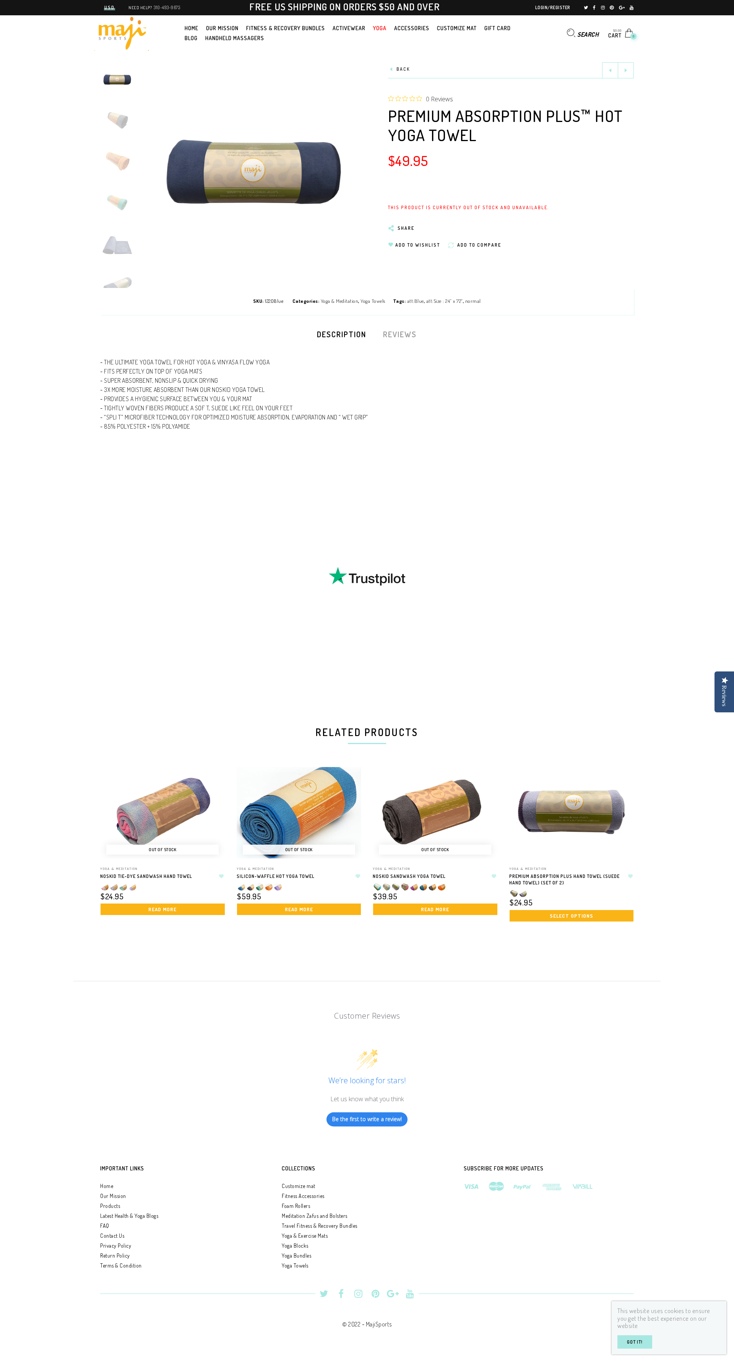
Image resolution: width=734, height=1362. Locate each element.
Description (341, 334)
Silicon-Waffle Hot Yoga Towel (276, 876)
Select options (571, 916)
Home (106, 1186)
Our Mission (113, 1196)
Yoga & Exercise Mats (305, 1235)
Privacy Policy (115, 1245)
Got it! (635, 1342)
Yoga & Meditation (340, 301)
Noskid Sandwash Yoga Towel (409, 876)
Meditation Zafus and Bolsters (315, 1215)
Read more (162, 909)
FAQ (104, 1225)
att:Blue (415, 301)
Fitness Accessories (303, 1196)
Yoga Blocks (295, 1245)
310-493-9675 (167, 7)
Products (110, 1206)
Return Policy (115, 1255)
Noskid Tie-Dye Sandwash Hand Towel (146, 876)
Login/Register (552, 7)
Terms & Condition (121, 1265)
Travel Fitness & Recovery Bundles (319, 1225)
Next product (625, 70)
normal (473, 301)
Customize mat (298, 1186)
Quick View (211, 784)
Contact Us (112, 1235)
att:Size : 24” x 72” (444, 301)
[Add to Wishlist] (222, 876)
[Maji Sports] (121, 32)
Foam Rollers (296, 1206)
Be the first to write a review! (367, 1119)
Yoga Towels (373, 301)
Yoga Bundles (296, 1255)
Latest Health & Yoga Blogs (129, 1215)
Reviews (400, 334)
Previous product (610, 70)
